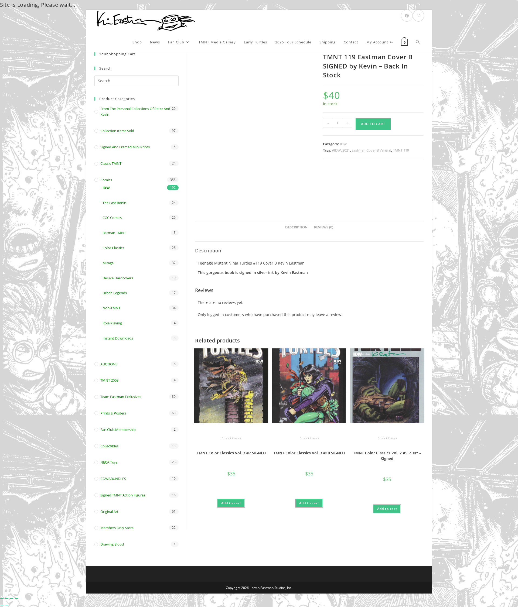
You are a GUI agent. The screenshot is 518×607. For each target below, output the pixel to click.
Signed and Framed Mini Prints (125, 147)
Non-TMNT (111, 308)
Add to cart (373, 124)
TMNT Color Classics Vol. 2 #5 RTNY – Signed (387, 455)
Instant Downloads (118, 338)
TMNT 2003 (109, 380)
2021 (346, 150)
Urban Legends (115, 292)
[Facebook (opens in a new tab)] (407, 16)
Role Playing (112, 323)
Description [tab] (296, 227)
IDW (343, 144)
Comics (106, 179)
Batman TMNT (114, 232)
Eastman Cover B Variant (371, 150)
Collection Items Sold (117, 130)
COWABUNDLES (113, 478)
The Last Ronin (114, 202)
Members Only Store (117, 527)
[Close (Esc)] (16, 598)
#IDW (336, 150)
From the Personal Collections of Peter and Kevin (135, 111)
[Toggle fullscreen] (7, 598)
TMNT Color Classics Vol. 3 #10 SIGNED (309, 452)
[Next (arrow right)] (7, 605)
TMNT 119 (401, 150)
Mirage (108, 262)
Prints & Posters (113, 413)
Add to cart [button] (231, 503)
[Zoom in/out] (2, 598)
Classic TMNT (110, 163)
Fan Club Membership (118, 429)
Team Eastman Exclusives (120, 396)
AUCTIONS (108, 364)
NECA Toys (108, 462)
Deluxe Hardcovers (118, 278)
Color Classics (231, 438)
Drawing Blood (112, 544)
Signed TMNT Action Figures (122, 495)
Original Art (109, 511)
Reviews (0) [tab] (323, 227)
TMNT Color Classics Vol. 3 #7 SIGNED (231, 452)
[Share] (11, 598)
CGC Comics (112, 217)
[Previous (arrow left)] (2, 605)
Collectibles (109, 446)
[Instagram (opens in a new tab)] (418, 16)
